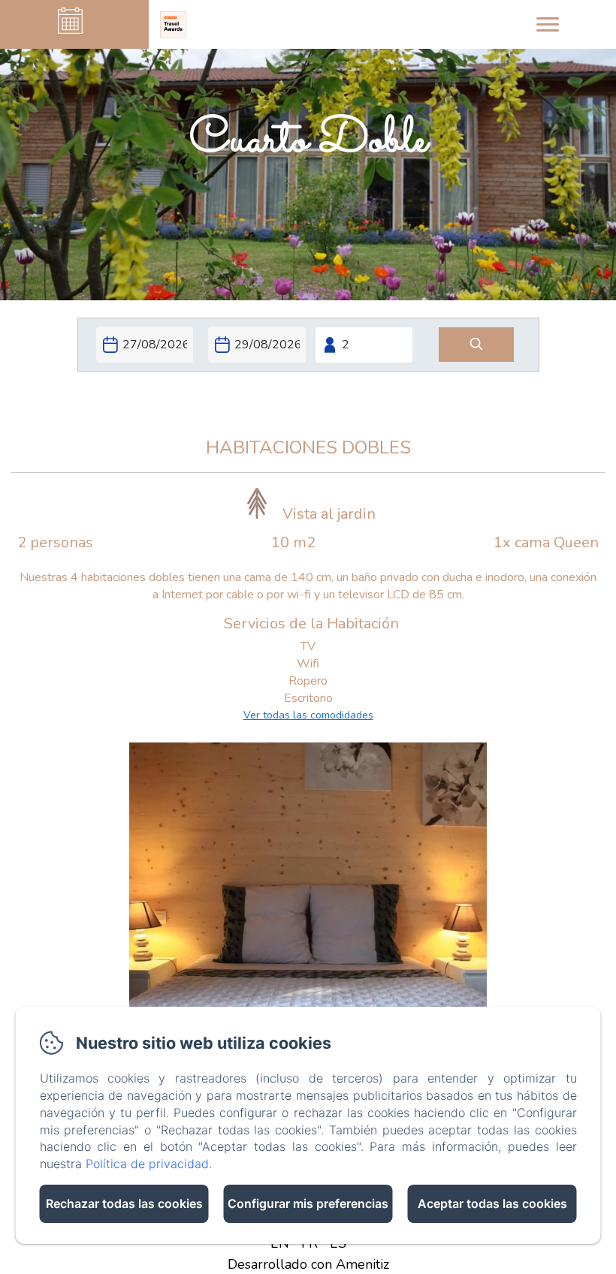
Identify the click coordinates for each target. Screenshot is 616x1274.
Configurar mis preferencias (308, 1203)
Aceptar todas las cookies (492, 1203)
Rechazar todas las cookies (124, 1203)
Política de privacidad (147, 1163)
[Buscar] (476, 345)
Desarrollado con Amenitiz (308, 1264)
